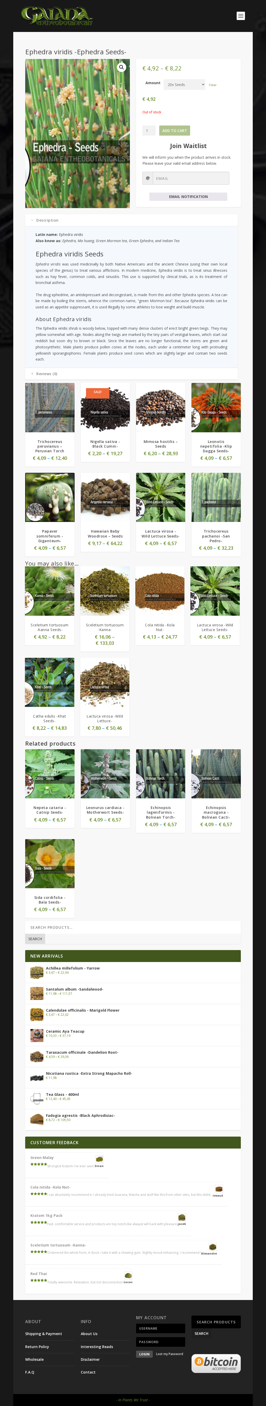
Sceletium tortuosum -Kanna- (58, 1245)
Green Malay (42, 1157)
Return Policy (37, 1346)
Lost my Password (169, 1354)
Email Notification (188, 196)
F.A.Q (29, 1372)
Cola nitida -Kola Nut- (50, 1187)
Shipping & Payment (43, 1333)
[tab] (131, 220)
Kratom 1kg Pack (46, 1215)
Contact (88, 1372)
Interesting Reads (97, 1346)
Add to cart (174, 130)
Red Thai (38, 1273)
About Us (89, 1333)
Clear (213, 85)
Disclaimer (90, 1359)
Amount (153, 82)
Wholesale (34, 1359)
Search (35, 938)
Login (144, 1354)
